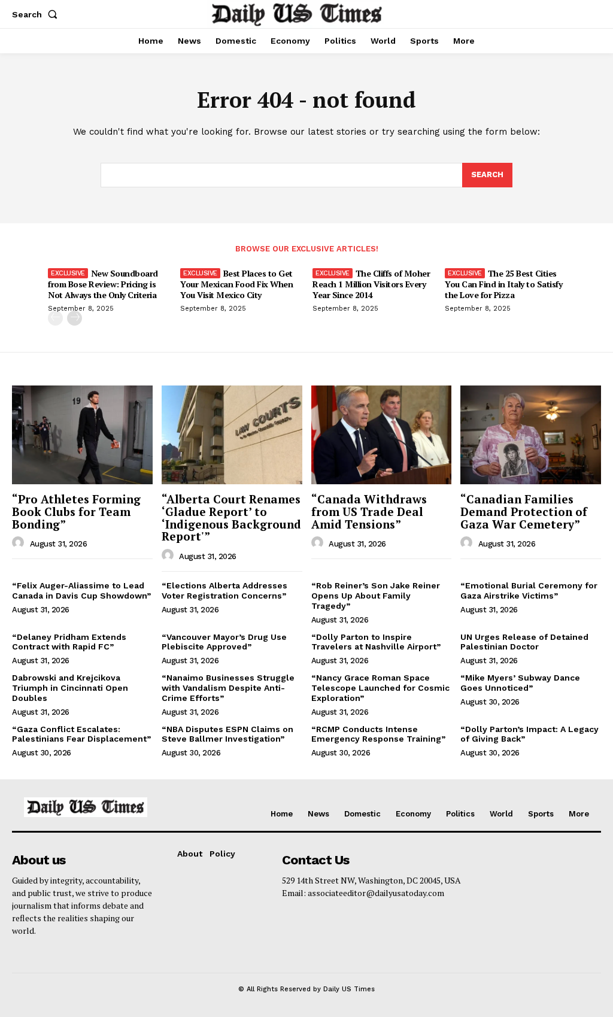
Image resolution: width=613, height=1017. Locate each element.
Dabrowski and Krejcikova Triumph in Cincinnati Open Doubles (70, 688)
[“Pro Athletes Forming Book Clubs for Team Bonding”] (82, 434)
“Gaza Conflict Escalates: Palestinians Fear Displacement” (81, 734)
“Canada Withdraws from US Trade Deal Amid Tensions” (369, 511)
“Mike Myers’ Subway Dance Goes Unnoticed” (520, 683)
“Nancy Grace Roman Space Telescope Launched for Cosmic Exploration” (380, 688)
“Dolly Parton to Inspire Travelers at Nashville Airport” (376, 642)
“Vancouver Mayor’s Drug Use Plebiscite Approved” (224, 642)
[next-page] (74, 318)
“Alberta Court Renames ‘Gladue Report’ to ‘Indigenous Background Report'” (231, 517)
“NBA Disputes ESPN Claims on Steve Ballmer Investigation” (227, 734)
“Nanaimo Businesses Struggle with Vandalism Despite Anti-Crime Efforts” (228, 688)
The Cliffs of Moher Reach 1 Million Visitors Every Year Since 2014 (371, 284)
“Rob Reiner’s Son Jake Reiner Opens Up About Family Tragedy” (375, 596)
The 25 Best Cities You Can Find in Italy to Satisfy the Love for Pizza (503, 284)
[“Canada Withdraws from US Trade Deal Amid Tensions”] (381, 434)
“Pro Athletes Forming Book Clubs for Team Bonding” (76, 511)
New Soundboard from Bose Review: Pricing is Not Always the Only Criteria (103, 284)
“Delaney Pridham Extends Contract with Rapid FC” (69, 642)
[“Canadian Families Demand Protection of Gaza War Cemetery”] (530, 434)
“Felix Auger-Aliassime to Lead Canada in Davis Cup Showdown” (81, 590)
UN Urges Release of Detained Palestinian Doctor (524, 642)
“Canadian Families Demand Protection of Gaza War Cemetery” (523, 511)
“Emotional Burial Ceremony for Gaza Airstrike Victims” (528, 590)
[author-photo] (20, 543)
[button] (37, 14)
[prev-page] (55, 318)
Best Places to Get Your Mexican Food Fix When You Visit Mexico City (236, 284)
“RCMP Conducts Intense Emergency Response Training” (378, 734)
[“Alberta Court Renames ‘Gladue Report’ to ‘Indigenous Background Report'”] (232, 434)
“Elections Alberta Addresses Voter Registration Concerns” (224, 590)
